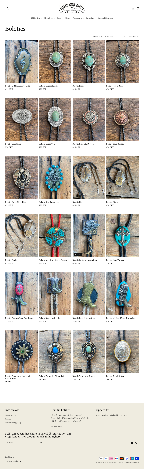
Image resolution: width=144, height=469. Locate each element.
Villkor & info (10, 415)
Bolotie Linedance (13, 144)
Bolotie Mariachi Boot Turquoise (120, 318)
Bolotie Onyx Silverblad (15, 202)
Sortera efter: (98, 36)
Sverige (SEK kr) (12, 461)
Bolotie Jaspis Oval (47, 144)
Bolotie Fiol (78, 202)
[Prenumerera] (41, 442)
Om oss (8, 419)
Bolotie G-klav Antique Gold (17, 86)
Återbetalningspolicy (13, 423)
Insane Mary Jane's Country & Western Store (114, 462)
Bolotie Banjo (11, 260)
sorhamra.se (56, 426)
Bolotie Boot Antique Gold (84, 318)
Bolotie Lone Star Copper (83, 144)
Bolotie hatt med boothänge (85, 260)
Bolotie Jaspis (79, 86)
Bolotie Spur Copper (115, 144)
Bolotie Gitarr (112, 202)
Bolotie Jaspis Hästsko (49, 86)
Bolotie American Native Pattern (53, 260)
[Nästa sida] (77, 390)
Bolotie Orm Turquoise (49, 202)
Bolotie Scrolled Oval (115, 376)
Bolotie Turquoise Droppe (84, 376)
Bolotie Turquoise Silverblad (51, 376)
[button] (7, 8)
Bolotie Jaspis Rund (114, 86)
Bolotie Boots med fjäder (50, 318)
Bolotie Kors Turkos (115, 260)
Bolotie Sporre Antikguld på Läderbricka (17, 377)
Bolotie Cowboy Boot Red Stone (19, 318)
